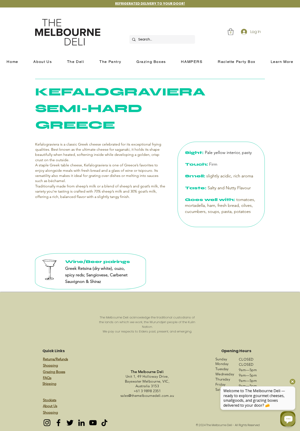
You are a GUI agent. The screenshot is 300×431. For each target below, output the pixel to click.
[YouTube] (93, 422)
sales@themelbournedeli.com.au (147, 395)
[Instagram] (47, 422)
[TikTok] (104, 422)
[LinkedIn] (81, 422)
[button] (230, 31)
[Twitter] (70, 422)
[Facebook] (58, 422)
